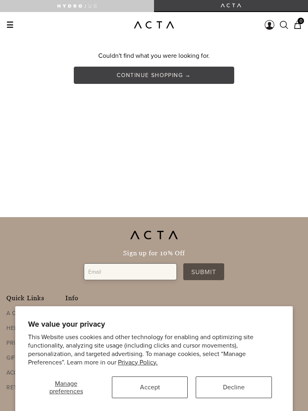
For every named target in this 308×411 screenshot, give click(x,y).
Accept (150, 387)
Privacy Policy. (138, 362)
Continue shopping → (154, 75)
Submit (203, 271)
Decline (234, 387)
